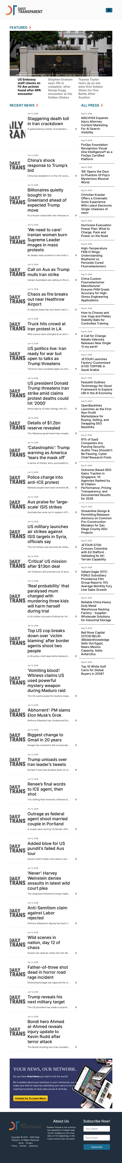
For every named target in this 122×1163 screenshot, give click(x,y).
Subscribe (96, 1146)
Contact (23, 1146)
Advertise (33, 1146)
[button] (17, 53)
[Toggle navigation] (109, 10)
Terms (21, 1143)
